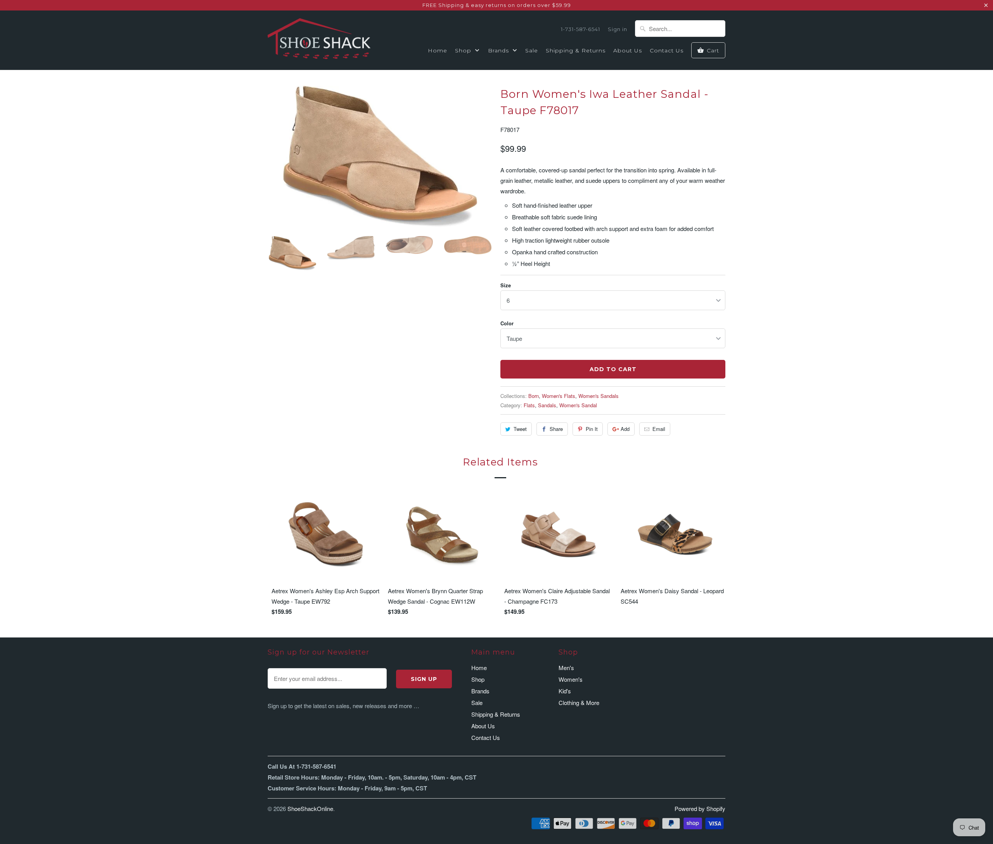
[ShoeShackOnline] (319, 40)
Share (556, 428)
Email (658, 428)
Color (507, 323)
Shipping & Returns (575, 50)
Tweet (520, 428)
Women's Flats (558, 395)
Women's (571, 679)
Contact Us (666, 50)
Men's (566, 667)
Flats (529, 405)
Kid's (565, 691)
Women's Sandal (578, 405)
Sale (531, 50)
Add (625, 428)
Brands (499, 50)
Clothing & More (579, 702)
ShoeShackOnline (310, 808)
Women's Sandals (598, 395)
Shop (464, 50)
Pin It (592, 428)
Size (505, 285)
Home (437, 50)
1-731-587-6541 (580, 29)
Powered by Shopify (700, 808)
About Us (627, 50)
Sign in (617, 29)
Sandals (547, 405)
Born (533, 395)
